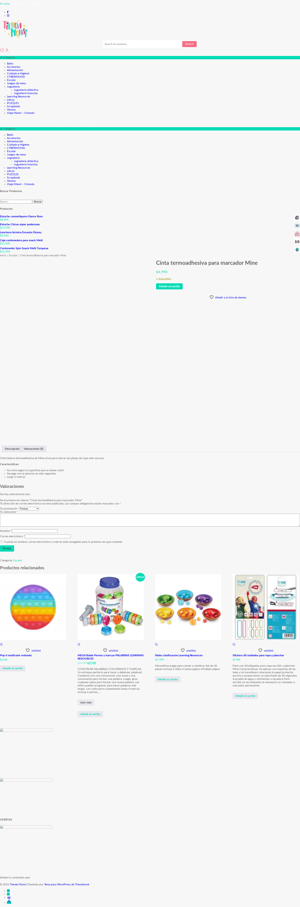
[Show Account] (7, 51)
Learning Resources (18, 96)
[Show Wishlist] (2, 51)
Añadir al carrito (169, 286)
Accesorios (13, 67)
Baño (10, 63)
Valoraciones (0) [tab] (33, 448)
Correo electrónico (12, 536)
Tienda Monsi (18, 884)
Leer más (87, 703)
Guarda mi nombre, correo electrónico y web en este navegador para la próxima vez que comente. (63, 541)
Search (189, 43)
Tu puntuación (9, 508)
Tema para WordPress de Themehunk (66, 884)
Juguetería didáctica (26, 90)
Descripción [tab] (12, 448)
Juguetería (13, 86)
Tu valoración (9, 512)
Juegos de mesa (16, 83)
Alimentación (15, 70)
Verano (11, 109)
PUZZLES (13, 103)
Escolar (11, 80)
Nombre (6, 531)
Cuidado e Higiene (18, 73)
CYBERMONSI (16, 76)
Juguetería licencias (26, 93)
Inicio (3, 255)
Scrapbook (13, 106)
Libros (10, 99)
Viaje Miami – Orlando (20, 113)
